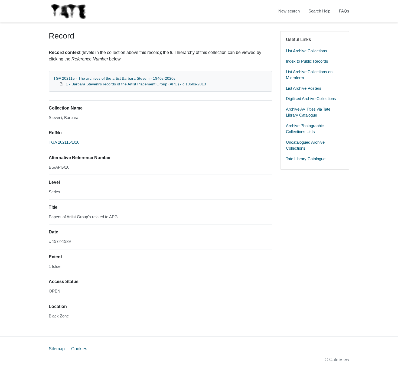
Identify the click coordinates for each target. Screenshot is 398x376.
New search (289, 11)
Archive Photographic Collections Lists (305, 128)
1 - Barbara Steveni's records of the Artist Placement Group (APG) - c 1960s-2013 (136, 84)
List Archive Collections (306, 51)
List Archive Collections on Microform (309, 74)
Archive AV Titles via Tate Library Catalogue (308, 112)
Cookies (79, 348)
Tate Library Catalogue (305, 158)
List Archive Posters (303, 88)
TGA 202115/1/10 (64, 142)
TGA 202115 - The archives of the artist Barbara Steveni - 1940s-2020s (114, 78)
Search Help (319, 11)
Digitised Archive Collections (311, 98)
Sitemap (57, 348)
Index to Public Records (307, 61)
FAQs (344, 11)
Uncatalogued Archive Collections (305, 145)
